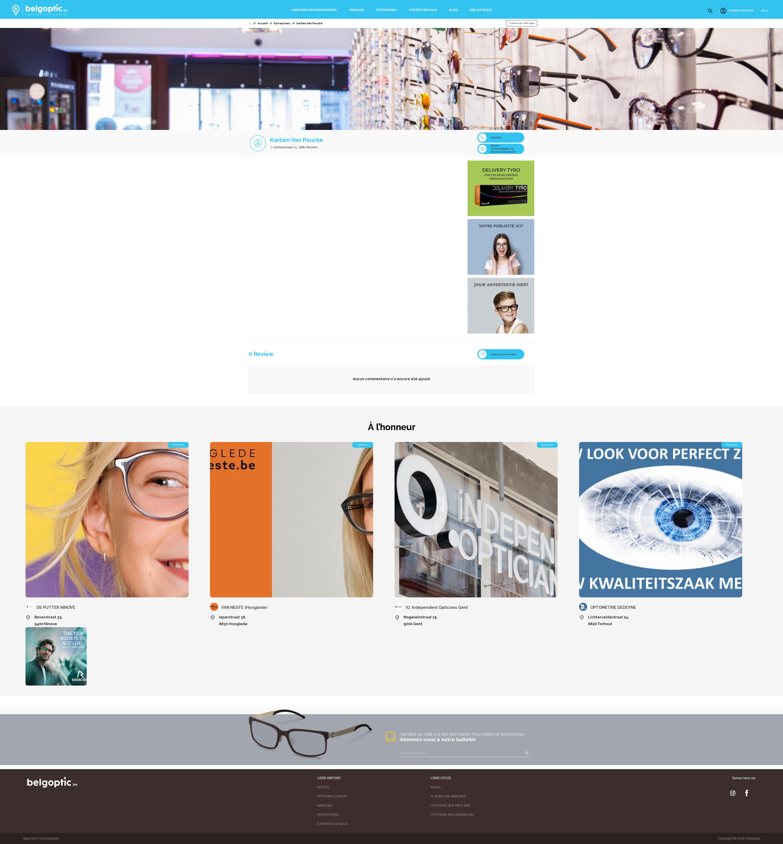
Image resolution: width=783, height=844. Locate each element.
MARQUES (324, 805)
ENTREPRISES (327, 815)
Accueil (263, 23)
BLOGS (436, 787)
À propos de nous (423, 10)
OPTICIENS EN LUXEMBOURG (452, 815)
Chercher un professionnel (314, 10)
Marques (357, 10)
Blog (453, 10)
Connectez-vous (740, 10)
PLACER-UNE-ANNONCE (448, 796)
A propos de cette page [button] (522, 23)
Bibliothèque (481, 10)
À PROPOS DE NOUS (332, 824)
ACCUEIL (323, 787)
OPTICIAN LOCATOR (332, 796)
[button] (710, 11)
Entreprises (386, 10)
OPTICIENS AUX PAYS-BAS (450, 805)
